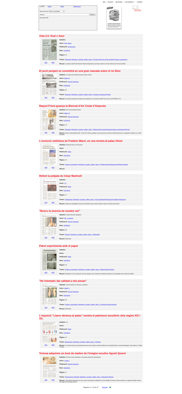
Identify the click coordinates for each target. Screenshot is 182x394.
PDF (53, 62)
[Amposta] (68, 59)
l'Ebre (69, 151)
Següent (105, 387)
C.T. (65, 183)
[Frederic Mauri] (105, 164)
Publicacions (77, 6)
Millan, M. (67, 78)
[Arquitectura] (69, 199)
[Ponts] (109, 94)
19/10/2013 (67, 295)
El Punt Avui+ (72, 47)
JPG (46, 62)
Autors (50, 6)
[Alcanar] (67, 234)
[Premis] (127, 129)
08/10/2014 (67, 368)
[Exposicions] (114, 164)
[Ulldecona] (122, 199)
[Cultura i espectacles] (121, 59)
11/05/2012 (67, 260)
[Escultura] (105, 377)
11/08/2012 (67, 225)
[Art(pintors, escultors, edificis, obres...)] (82, 59)
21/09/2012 (67, 85)
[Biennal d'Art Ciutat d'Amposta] (103, 129)
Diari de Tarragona (73, 81)
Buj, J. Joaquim (68, 218)
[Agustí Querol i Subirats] (72, 377)
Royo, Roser (68, 43)
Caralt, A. (67, 360)
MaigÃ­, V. (67, 288)
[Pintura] (120, 164)
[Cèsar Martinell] (100, 199)
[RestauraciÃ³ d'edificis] (112, 199)
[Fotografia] (96, 234)
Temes (62, 6)
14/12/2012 (67, 155)
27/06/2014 (67, 333)
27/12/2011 (67, 50)
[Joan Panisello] (111, 304)
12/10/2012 (67, 120)
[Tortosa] (125, 164)
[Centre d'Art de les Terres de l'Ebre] (104, 59)
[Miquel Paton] (105, 269)
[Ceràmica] (104, 304)
